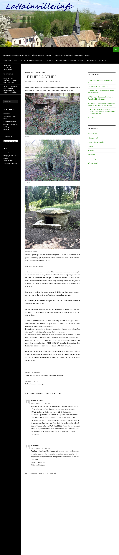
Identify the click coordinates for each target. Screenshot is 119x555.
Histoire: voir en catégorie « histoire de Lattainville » (72, 55)
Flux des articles (9, 155)
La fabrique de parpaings (34, 382)
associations (92, 134)
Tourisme (91, 155)
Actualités (102, 60)
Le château (6, 114)
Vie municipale (93, 163)
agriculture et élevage (10, 124)
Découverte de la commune (41, 55)
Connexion (6, 153)
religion (90, 146)
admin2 (41, 81)
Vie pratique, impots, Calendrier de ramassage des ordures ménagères (70, 60)
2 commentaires (54, 81)
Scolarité (91, 150)
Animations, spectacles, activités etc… (16, 55)
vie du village (92, 159)
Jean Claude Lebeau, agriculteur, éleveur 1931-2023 (44, 374)
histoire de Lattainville (35, 73)
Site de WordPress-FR (10, 163)
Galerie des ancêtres (10, 121)
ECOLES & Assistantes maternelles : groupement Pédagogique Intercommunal (102, 111)
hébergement (93, 138)
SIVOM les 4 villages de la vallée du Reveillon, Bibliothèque (23, 60)
